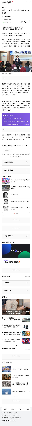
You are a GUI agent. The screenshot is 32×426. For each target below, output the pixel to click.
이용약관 (12, 417)
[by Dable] (27, 349)
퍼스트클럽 (4, 415)
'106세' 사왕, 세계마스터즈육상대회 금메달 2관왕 (20, 180)
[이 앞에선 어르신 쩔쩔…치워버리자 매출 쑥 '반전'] (6, 379)
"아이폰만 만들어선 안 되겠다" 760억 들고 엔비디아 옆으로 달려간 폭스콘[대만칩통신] (12, 319)
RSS (18, 415)
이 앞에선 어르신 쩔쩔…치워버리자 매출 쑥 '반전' (20, 376)
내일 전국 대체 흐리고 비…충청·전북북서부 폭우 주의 (20, 187)
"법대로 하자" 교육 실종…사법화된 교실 (20, 201)
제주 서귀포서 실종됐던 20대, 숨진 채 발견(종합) (12, 118)
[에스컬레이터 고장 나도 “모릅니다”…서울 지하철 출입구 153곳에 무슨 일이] (6, 386)
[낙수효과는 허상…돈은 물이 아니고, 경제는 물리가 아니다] (6, 211)
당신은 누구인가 (14, 194)
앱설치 (12, 409)
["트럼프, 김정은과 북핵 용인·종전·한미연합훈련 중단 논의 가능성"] (26, 343)
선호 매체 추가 (6, 22)
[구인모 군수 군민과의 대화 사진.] (16, 61)
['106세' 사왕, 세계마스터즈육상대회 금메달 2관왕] (6, 183)
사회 (3, 7)
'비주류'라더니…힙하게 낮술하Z (20, 369)
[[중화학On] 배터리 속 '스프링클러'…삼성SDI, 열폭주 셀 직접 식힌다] (26, 328)
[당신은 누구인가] (6, 197)
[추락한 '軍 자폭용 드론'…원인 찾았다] (6, 394)
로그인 (5, 409)
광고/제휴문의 (9, 413)
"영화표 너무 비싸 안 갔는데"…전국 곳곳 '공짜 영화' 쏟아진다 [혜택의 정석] (16, 121)
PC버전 (19, 409)
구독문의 (9, 415)
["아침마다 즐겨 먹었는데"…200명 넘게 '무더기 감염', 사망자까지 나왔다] (26, 336)
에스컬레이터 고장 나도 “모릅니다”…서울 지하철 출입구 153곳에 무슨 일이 (21, 384)
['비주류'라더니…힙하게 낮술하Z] (6, 371)
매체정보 (17, 417)
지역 (6, 7)
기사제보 (14, 415)
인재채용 (15, 413)
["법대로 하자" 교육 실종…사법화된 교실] (6, 204)
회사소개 (3, 413)
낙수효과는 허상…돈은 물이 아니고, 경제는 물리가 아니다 (20, 208)
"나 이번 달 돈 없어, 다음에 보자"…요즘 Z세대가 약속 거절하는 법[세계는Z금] (16, 124)
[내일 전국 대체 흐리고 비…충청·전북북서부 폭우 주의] (6, 190)
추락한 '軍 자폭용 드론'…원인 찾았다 (21, 391)
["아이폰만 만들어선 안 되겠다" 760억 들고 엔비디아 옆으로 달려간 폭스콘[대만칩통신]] (26, 321)
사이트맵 (27, 409)
